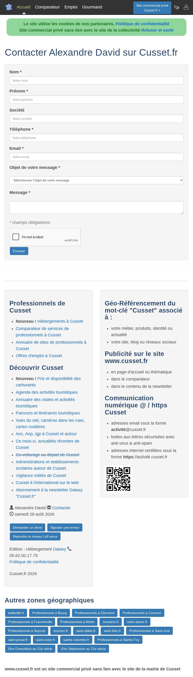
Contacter (61, 508)
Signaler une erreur (64, 527)
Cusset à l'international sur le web (47, 482)
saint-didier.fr (86, 631)
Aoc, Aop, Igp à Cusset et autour (46, 433)
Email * (16, 148)
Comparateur (47, 7)
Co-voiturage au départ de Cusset (47, 454)
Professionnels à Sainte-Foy (118, 640)
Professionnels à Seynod (26, 631)
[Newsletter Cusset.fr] (176, 7)
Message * (19, 192)
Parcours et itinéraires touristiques (48, 413)
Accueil (23, 7)
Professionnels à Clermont (94, 613)
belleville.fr (16, 613)
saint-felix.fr (112, 631)
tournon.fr (60, 631)
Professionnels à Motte (77, 622)
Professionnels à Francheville (30, 622)
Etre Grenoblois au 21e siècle (30, 649)
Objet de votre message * (34, 167)
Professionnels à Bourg (49, 613)
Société (16, 110)
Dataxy (59, 549)
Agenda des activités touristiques (47, 392)
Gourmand (92, 7)
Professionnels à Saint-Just (149, 631)
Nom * (15, 72)
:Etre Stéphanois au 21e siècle (83, 649)
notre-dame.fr (137, 622)
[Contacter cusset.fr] (186, 7)
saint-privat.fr (18, 640)
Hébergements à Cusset (60, 321)
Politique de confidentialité (142, 23)
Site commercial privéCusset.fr (152, 8)
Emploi (70, 7)
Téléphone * (21, 129)
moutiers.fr (111, 622)
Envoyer (19, 251)
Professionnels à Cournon (142, 613)
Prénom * (18, 91)
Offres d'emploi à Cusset (39, 355)
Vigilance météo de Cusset (41, 475)
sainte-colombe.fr (76, 640)
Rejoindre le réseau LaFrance (35, 536)
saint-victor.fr (45, 640)
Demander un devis (27, 527)
